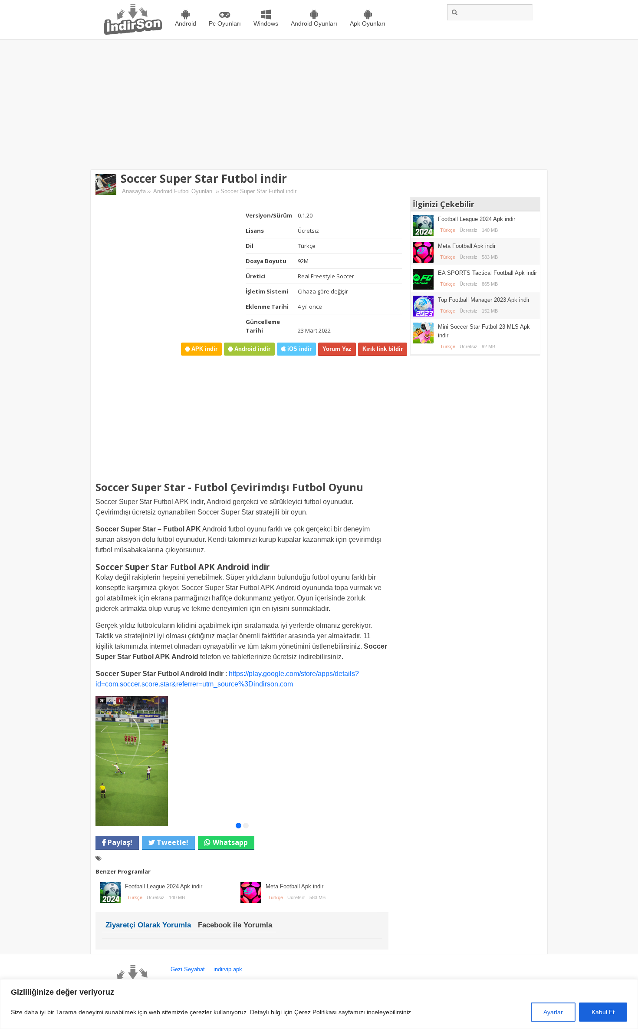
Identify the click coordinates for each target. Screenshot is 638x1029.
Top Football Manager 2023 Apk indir (483, 300)
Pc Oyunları (225, 23)
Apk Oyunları (367, 23)
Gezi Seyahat (188, 969)
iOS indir (299, 349)
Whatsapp (230, 842)
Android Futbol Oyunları (183, 191)
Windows (265, 23)
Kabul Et (603, 1012)
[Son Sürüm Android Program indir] (133, 33)
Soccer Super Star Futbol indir (204, 178)
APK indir (203, 349)
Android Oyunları (314, 23)
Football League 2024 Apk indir (163, 886)
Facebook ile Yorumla (235, 925)
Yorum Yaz (337, 349)
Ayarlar (553, 1012)
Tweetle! (171, 842)
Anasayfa (134, 191)
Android (185, 23)
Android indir (251, 349)
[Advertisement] (319, 104)
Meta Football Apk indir (294, 886)
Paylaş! (119, 842)
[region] (319, 1004)
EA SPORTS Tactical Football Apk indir (487, 273)
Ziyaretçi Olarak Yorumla (148, 925)
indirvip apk (228, 969)
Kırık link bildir (382, 349)
